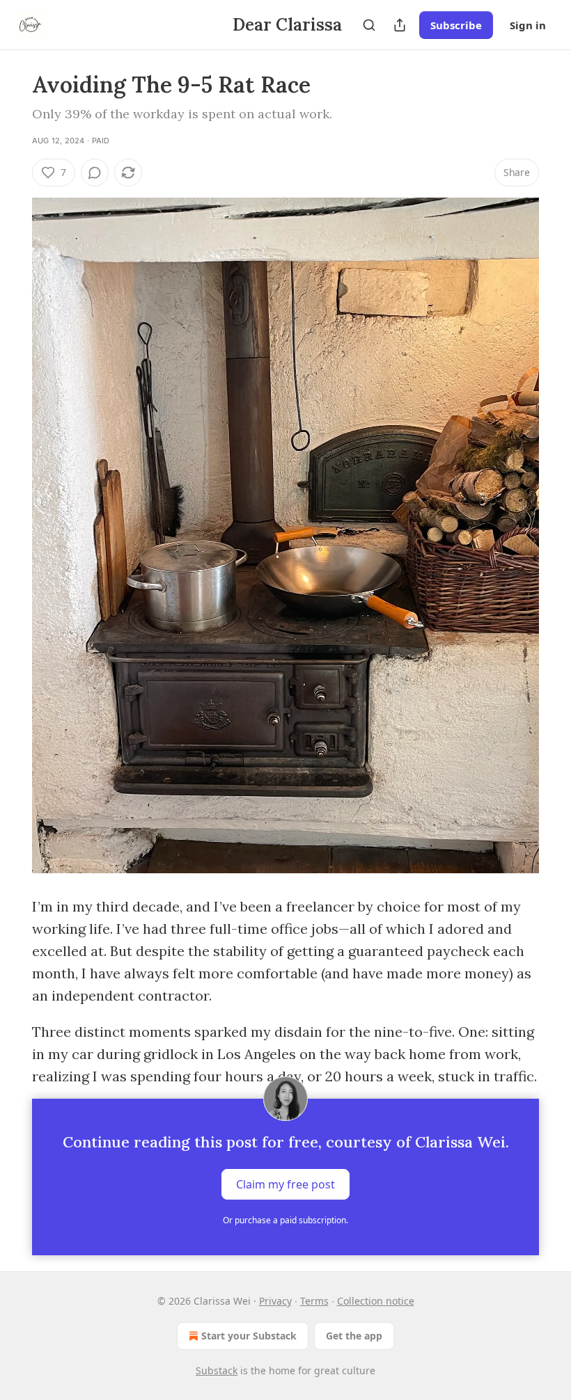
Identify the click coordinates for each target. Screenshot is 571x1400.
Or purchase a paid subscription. (285, 1220)
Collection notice (375, 1300)
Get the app (354, 1335)
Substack (216, 1370)
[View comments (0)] (95, 172)
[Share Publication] (400, 25)
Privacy (275, 1300)
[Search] (369, 25)
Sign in (528, 25)
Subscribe (456, 25)
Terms (314, 1300)
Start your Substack (249, 1335)
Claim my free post (285, 1184)
